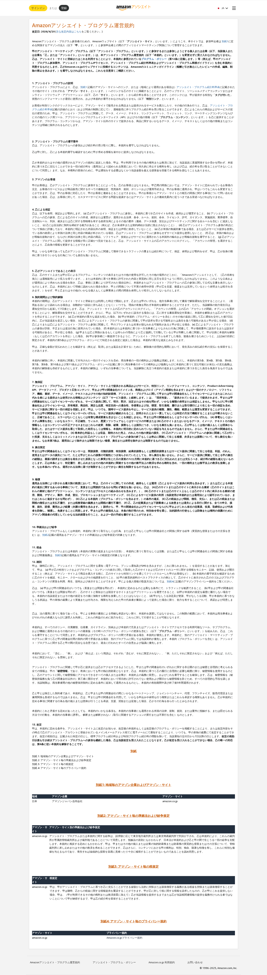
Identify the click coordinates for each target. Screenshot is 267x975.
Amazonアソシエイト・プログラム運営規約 (55, 962)
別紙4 (170, 581)
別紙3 (58, 555)
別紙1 (225, 41)
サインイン (38, 8)
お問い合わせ (195, 962)
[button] (222, 8)
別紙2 (45, 534)
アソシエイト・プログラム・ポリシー (114, 962)
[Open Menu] (233, 8)
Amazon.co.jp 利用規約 (162, 962)
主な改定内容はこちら (69, 31)
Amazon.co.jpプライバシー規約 (124, 937)
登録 (64, 8)
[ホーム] (133, 8)
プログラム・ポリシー (154, 58)
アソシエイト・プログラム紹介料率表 (198, 87)
